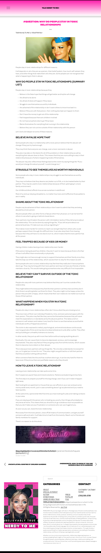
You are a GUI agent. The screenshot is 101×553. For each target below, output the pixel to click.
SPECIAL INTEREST (50, 492)
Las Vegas (91, 489)
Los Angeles (82, 489)
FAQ (67, 499)
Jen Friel (64, 507)
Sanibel (81, 492)
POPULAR (69, 497)
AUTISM (46, 494)
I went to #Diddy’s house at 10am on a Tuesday (35, 451)
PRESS (67, 494)
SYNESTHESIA (48, 497)
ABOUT (46, 489)
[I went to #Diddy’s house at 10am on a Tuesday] (35, 447)
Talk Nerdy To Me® (50, 8)
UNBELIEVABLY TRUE (51, 499)
